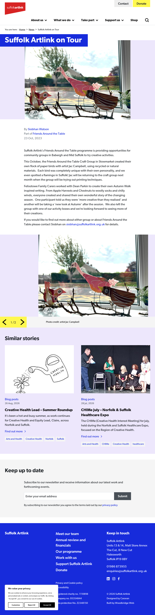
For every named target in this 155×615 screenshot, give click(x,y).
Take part (88, 20)
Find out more (14, 431)
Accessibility (62, 587)
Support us (113, 20)
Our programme (69, 551)
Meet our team (67, 534)
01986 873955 (117, 566)
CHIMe (105, 444)
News (31, 30)
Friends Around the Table (49, 133)
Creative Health (34, 439)
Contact (123, 3)
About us (37, 20)
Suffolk (60, 439)
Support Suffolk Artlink (74, 564)
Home (22, 30)
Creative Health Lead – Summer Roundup (39, 410)
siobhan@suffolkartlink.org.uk (85, 224)
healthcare (138, 444)
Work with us (66, 557)
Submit (122, 496)
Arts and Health (14, 439)
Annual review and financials (71, 542)
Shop (134, 20)
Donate (141, 3)
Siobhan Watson (38, 129)
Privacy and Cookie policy (69, 583)
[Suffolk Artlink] (15, 8)
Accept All (47, 605)
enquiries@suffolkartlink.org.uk (127, 571)
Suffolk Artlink (17, 533)
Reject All (31, 605)
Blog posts (11, 399)
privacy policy (110, 505)
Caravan (124, 598)
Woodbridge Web (124, 603)
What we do (62, 20)
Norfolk (49, 439)
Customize (16, 605)
